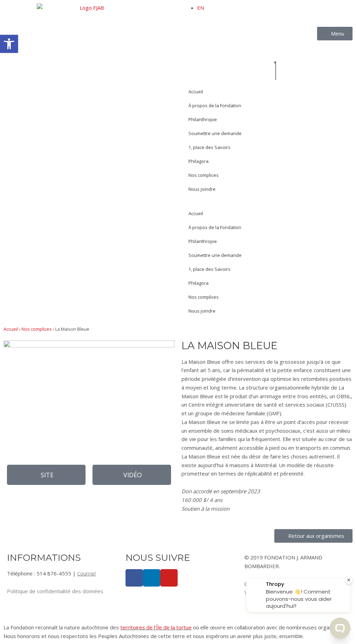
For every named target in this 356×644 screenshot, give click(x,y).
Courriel (86, 573)
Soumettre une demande (215, 133)
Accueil (195, 91)
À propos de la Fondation (214, 105)
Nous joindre (202, 189)
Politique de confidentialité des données (55, 591)
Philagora (198, 161)
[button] (9, 44)
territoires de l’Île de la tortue (156, 627)
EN (200, 7)
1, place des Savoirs (209, 147)
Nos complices (203, 175)
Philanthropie (202, 119)
